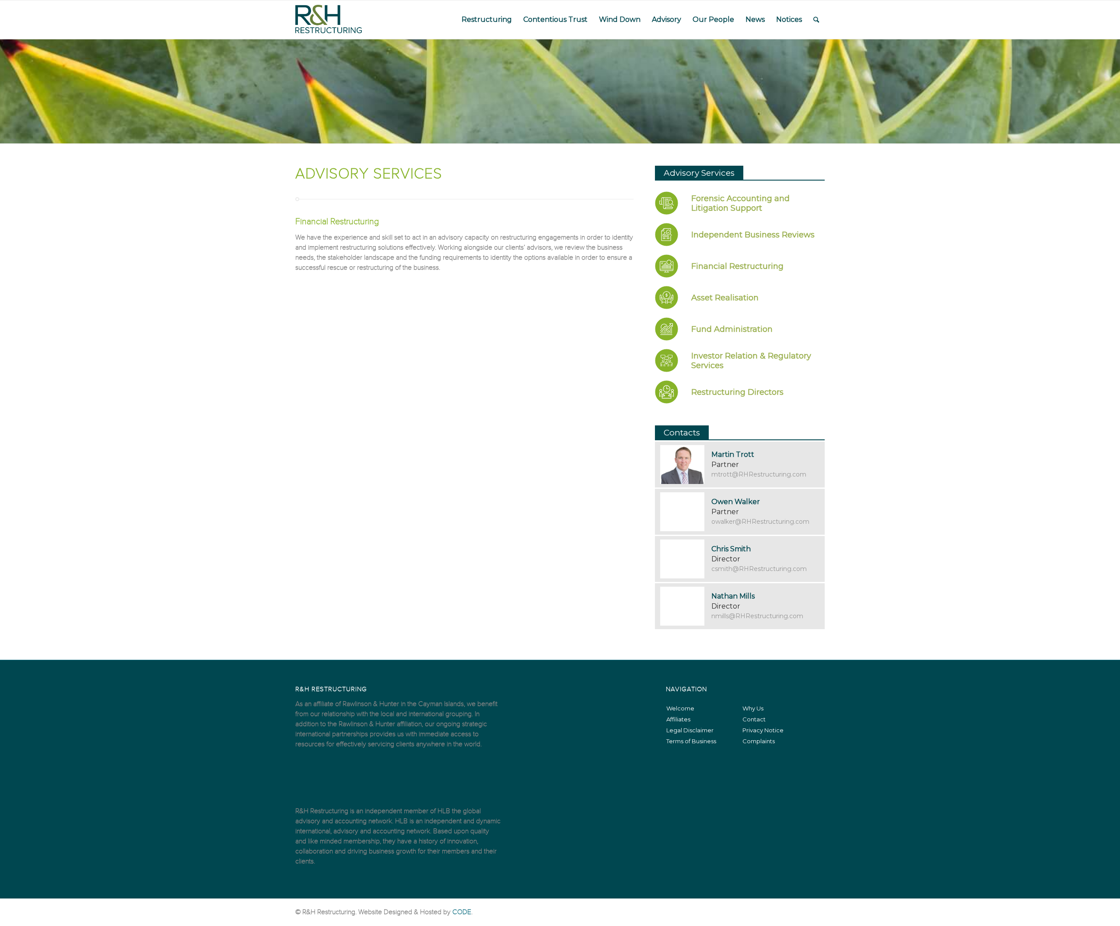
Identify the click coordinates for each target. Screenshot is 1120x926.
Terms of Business (691, 741)
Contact (754, 719)
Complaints (758, 741)
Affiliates (678, 719)
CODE (461, 912)
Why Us (752, 708)
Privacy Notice (763, 730)
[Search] (816, 19)
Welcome (680, 708)
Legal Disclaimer (690, 730)
